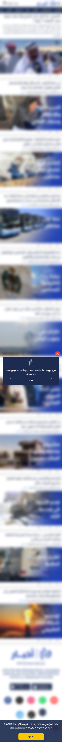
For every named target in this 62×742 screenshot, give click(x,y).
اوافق (31, 736)
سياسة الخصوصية (17, 727)
